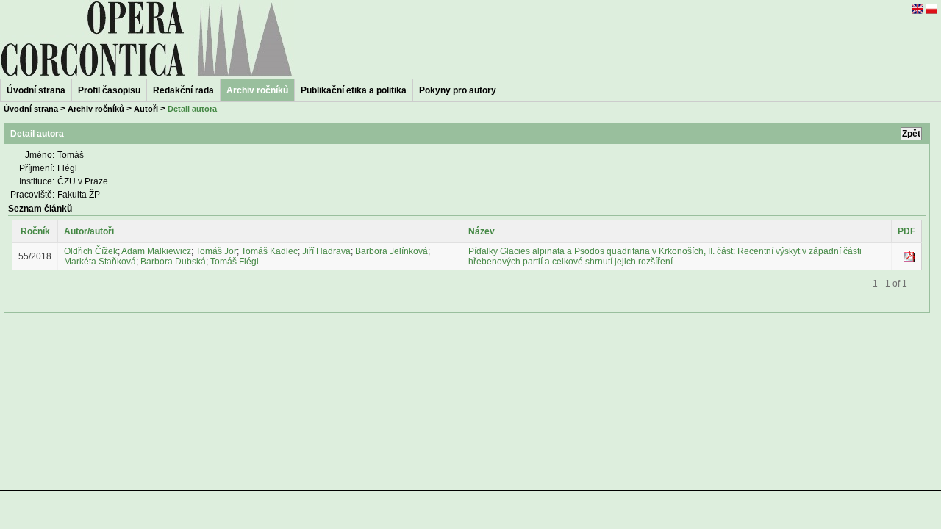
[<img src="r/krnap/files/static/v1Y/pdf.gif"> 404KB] (909, 259)
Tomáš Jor (216, 251)
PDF (906, 231)
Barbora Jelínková (391, 251)
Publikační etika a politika (354, 90)
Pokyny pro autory (457, 90)
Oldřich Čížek (91, 251)
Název (481, 231)
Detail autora (192, 108)
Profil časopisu (109, 90)
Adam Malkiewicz (156, 251)
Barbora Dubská (173, 261)
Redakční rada (183, 90)
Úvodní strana (36, 90)
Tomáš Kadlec (269, 251)
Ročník (35, 231)
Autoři (146, 108)
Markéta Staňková (100, 261)
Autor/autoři (89, 231)
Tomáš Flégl (234, 261)
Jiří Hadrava (326, 251)
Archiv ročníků (96, 108)
